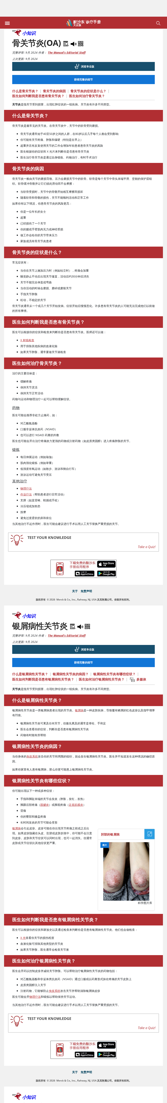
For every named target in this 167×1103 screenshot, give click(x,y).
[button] (161, 7)
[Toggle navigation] (7, 5)
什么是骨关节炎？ (25, 74)
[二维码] (80, 26)
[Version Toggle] (98, 1097)
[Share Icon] (126, 1096)
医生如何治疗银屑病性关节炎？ (101, 662)
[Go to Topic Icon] (70, 1098)
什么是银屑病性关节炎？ (30, 657)
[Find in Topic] (66, 26)
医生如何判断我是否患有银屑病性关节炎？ (43, 662)
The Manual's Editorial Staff (67, 36)
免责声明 (86, 574)
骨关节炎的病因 (54, 74)
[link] (83, 49)
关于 (75, 574)
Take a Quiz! (146, 530)
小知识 (29, 16)
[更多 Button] (153, 1097)
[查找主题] (14, 1098)
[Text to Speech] (74, 26)
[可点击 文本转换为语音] (42, 1096)
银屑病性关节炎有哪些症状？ (114, 657)
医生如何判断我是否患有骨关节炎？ (38, 79)
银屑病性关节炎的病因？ (71, 657)
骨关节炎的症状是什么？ (88, 74)
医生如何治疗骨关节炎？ (87, 79)
